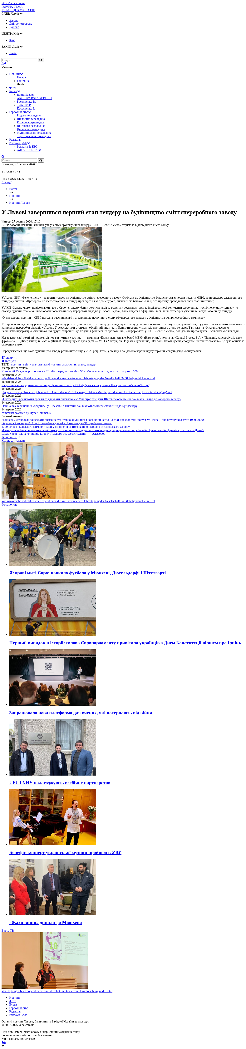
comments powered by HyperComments (26, 412)
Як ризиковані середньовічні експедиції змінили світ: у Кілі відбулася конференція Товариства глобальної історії (75, 385)
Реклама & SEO (27, 146)
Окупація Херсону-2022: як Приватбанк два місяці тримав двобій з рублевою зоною (57, 423)
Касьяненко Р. (26, 108)
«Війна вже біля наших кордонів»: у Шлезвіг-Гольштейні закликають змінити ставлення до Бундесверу (69, 406)
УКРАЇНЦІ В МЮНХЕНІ (18, 8)
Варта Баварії (25, 94)
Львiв (13, 53)
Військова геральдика (31, 125)
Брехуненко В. (26, 101)
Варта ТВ (8, 930)
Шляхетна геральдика (31, 118)
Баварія (22, 77)
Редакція (15, 139)
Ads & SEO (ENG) (29, 150)
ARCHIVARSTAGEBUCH (34, 98)
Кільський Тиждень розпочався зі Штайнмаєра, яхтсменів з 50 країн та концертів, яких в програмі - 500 (70, 371)
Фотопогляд (9, 504)
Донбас (14, 27)
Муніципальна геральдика (34, 132)
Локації (6, 182)
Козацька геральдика (30, 122)
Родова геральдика (29, 115)
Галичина (23, 80)
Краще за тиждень (13, 440)
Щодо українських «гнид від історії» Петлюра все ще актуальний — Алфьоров (53, 433)
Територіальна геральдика (34, 136)
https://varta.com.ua (13, 3)
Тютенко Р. (24, 105)
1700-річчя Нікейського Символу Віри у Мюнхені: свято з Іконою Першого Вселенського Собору (66, 426)
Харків (13, 20)
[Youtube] (3, 64)
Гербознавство (18, 112)
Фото (12, 87)
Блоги (13, 91)
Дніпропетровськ (20, 23)
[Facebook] (5, 64)
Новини (14, 74)
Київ (12, 40)
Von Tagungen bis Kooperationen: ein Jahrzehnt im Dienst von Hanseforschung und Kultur (57, 991)
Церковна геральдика (31, 129)
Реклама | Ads (18, 143)
